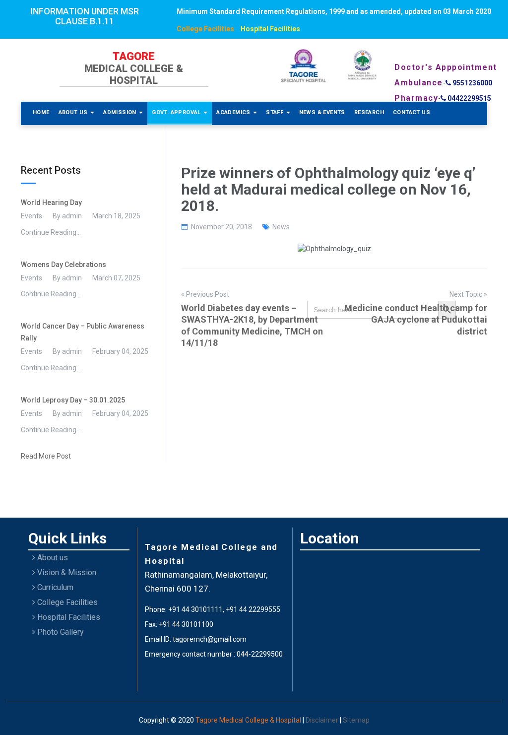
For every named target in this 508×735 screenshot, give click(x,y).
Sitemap (356, 720)
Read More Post (46, 456)
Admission (120, 112)
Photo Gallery (59, 632)
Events (31, 216)
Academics (234, 112)
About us (51, 557)
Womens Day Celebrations (63, 264)
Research (369, 112)
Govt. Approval (177, 112)
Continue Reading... (51, 232)
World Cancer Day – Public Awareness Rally (82, 332)
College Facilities (205, 29)
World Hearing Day (51, 202)
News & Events (322, 112)
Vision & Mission (65, 572)
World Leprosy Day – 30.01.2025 (73, 400)
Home (41, 112)
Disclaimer (323, 720)
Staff (275, 112)
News (281, 227)
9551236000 (471, 83)
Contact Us (411, 112)
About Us (74, 112)
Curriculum (54, 587)
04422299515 (468, 98)
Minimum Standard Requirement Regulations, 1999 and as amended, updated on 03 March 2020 (334, 11)
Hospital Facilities (270, 29)
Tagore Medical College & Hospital (249, 720)
